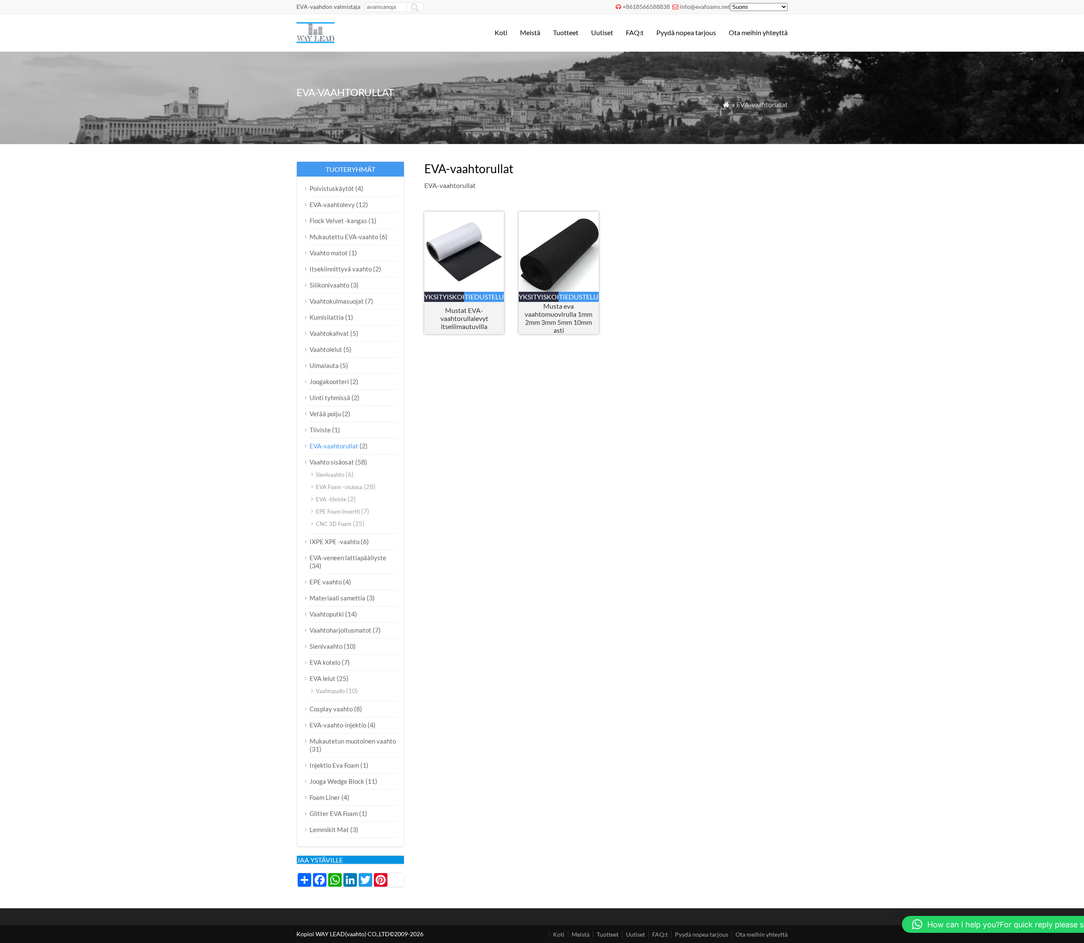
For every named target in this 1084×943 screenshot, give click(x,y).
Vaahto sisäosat (332, 462)
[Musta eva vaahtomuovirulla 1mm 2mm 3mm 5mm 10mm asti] (559, 289)
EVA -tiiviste (331, 499)
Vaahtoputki (327, 614)
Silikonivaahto (329, 285)
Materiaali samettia (337, 598)
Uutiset (602, 32)
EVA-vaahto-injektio (338, 725)
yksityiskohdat (444, 297)
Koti (501, 32)
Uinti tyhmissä (330, 397)
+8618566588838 (646, 6)
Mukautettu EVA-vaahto (344, 237)
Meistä (530, 32)
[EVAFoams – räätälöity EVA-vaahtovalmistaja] (315, 40)
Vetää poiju (325, 414)
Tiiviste (320, 430)
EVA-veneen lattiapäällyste (348, 557)
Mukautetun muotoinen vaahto (353, 741)
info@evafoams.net (705, 6)
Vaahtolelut (326, 349)
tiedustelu (484, 297)
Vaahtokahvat (329, 333)
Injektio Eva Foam (334, 765)
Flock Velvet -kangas (338, 220)
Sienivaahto (330, 474)
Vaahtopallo (330, 691)
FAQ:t (635, 32)
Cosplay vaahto (331, 709)
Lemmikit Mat (329, 829)
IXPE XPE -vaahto (334, 541)
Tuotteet (565, 32)
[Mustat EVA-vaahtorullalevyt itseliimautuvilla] (464, 289)
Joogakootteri (329, 381)
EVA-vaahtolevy (332, 204)
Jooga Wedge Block (337, 781)
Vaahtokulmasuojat (337, 301)
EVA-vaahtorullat (334, 446)
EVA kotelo (325, 662)
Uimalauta (324, 365)
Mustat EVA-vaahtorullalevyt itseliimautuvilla (464, 318)
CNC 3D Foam (333, 523)
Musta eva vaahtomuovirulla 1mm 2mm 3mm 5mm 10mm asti (558, 318)
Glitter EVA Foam (334, 813)
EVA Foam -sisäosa (339, 487)
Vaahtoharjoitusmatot (340, 630)
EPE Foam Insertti (338, 511)
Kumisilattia (327, 317)
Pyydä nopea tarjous (686, 32)
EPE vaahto (326, 582)
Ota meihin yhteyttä (758, 32)
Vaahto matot (329, 253)
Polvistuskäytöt (332, 188)
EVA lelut (322, 678)
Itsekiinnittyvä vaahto (341, 269)
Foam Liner (325, 797)
